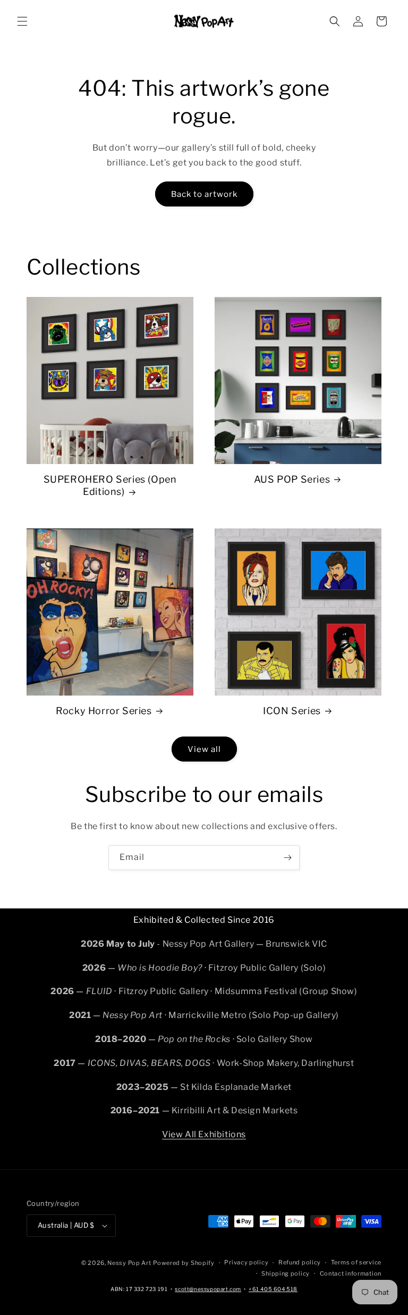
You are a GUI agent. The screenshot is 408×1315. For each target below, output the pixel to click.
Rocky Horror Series (103, 710)
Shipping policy (285, 1273)
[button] (22, 21)
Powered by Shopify (184, 1263)
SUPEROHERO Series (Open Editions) (110, 485)
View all (204, 749)
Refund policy (299, 1262)
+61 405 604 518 (273, 1289)
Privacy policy (246, 1262)
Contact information (350, 1273)
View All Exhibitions (204, 1134)
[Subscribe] (287, 857)
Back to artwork (204, 194)
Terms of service (356, 1262)
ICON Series (292, 710)
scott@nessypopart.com (208, 1289)
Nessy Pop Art (129, 1263)
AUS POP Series (292, 479)
